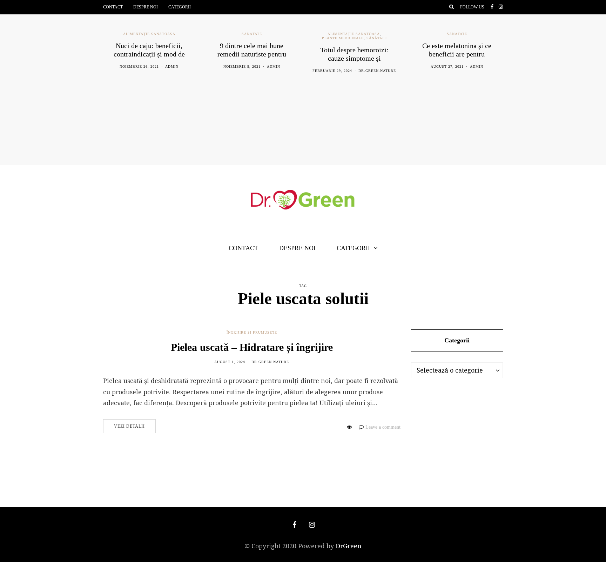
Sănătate (252, 34)
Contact (113, 7)
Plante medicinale (343, 38)
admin (172, 66)
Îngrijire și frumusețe (252, 332)
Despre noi (145, 7)
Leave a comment (382, 427)
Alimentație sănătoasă (149, 34)
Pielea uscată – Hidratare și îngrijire (252, 347)
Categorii (179, 7)
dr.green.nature (377, 71)
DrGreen (349, 546)
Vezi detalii (129, 426)
